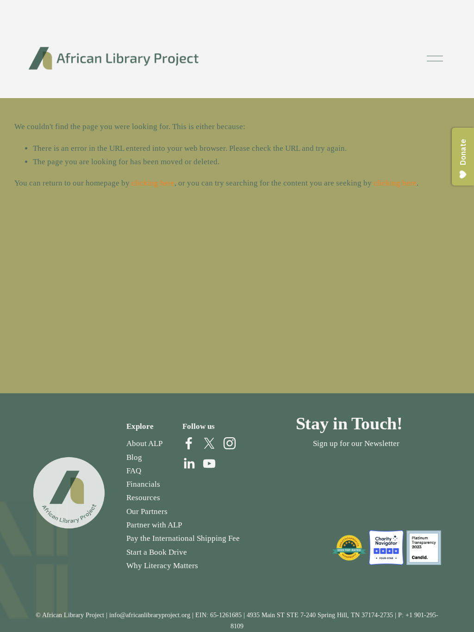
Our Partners (147, 511)
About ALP (144, 443)
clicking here (153, 183)
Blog (134, 457)
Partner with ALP (154, 524)
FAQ (133, 470)
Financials (143, 484)
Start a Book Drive (156, 552)
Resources (143, 497)
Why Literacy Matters (162, 565)
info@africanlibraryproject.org (149, 615)
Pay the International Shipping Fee (183, 538)
